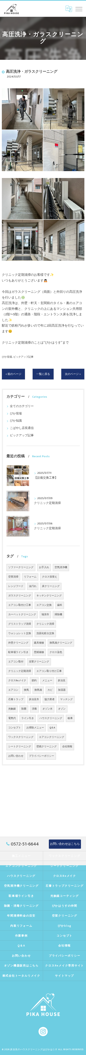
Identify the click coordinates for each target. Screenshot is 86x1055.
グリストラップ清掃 (19, 624)
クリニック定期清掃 (19, 671)
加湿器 (62, 690)
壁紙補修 (39, 652)
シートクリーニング (19, 747)
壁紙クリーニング (46, 747)
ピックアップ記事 (23, 357)
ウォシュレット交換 (19, 633)
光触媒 (12, 709)
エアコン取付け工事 (19, 605)
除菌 (23, 709)
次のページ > (73, 374)
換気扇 (38, 690)
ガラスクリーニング (19, 596)
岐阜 (70, 718)
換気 (26, 690)
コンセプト (14, 728)
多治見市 (34, 699)
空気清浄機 (61, 567)
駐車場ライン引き (18, 652)
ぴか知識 (16, 420)
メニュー (47, 680)
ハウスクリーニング (50, 718)
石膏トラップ (15, 699)
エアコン (13, 690)
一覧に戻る (43, 374)
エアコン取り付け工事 (49, 671)
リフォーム (30, 577)
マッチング (66, 699)
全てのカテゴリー (22, 406)
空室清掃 (13, 577)
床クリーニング (51, 586)
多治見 (61, 680)
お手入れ (44, 567)
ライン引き (27, 718)
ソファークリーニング (20, 567)
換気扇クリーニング (61, 643)
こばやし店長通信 (22, 428)
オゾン (62, 709)
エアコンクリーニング (51, 737)
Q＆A (52, 728)
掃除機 (58, 614)
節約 (34, 680)
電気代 (12, 718)
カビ (50, 690)
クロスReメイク (17, 680)
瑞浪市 (45, 614)
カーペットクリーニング (22, 614)
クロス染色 (56, 652)
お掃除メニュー (35, 728)
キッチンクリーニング (49, 596)
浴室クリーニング (39, 662)
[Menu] (79, 9)
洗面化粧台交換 (45, 633)
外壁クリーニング (18, 643)
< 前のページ (13, 374)
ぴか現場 (7, 357)
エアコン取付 (15, 662)
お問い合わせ (15, 756)
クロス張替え (49, 577)
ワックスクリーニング (20, 737)
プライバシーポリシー (41, 756)
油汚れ (32, 586)
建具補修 (39, 643)
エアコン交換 (44, 605)
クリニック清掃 (45, 624)
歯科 (59, 605)
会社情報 (67, 747)
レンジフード (15, 586)
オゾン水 (47, 709)
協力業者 (49, 699)
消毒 (34, 709)
